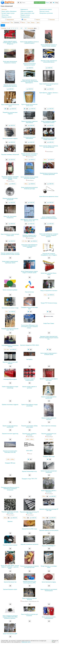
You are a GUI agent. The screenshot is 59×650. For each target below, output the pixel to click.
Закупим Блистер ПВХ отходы (29, 528)
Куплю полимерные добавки (10, 289)
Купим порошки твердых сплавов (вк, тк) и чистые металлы (48, 146)
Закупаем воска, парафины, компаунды (29, 434)
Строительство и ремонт (45, 9)
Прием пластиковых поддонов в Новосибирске (29, 122)
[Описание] (5, 109)
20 (25, 28)
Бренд (32, 22)
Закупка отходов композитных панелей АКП (48, 397)
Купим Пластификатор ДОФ (10, 633)
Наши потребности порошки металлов (29, 599)
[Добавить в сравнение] (45, 89)
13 (21, 28)
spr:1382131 (32, 159)
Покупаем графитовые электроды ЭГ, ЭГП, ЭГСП (29, 512)
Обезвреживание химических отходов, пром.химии (48, 138)
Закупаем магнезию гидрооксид (10, 433)
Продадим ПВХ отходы (49, 456)
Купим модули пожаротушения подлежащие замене (10, 262)
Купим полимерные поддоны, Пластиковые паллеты (48, 122)
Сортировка (30, 28)
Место (23, 22)
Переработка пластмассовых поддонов (10, 113)
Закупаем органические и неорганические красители (10, 85)
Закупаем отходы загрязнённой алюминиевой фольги (49, 61)
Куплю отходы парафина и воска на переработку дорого (29, 42)
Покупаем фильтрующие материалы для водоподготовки (29, 566)
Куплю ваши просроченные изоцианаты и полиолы (10, 62)
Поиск (47, 2)
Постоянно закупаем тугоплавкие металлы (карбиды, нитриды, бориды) (10, 178)
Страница (3, 28)
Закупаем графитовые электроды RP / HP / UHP (48, 510)
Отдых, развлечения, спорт (27, 13)
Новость (38, 19)
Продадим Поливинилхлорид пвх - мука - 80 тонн (10, 329)
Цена (38, 22)
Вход (56, 2)
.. (23, 28)
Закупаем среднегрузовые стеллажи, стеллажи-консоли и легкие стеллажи (10, 253)
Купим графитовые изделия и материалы (48, 491)
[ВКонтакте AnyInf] (53, 2)
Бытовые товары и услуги (8, 13)
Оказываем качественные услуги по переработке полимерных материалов (10, 489)
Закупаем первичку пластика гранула (48, 530)
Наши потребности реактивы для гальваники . (29, 615)
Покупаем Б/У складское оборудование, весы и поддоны (49, 254)
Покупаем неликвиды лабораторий (10, 154)
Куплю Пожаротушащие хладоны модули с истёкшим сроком (29, 272)
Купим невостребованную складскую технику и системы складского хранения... (48, 235)
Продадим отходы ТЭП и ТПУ (29, 478)
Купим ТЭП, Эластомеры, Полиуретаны (10, 217)
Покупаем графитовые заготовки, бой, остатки (10, 512)
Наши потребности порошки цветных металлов (48, 84)
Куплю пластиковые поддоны (10, 138)
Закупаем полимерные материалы (29, 544)
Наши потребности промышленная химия (10, 105)
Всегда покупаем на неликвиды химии (49, 566)
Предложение (10, 19)
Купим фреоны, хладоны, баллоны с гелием (48, 93)
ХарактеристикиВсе (7, 22)
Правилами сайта (26, 642)
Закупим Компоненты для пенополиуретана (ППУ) (29, 582)
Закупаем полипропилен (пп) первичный (48, 434)
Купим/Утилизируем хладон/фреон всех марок (49, 379)
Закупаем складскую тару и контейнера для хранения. (29, 236)
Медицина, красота (6, 17)
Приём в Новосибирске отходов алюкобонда (10, 387)
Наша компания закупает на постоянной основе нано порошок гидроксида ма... (29, 81)
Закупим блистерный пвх (10, 582)
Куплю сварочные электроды (48, 425)
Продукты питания (25, 15)
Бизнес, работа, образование (9, 11)
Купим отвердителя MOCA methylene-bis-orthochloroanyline (49, 217)
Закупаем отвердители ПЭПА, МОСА (29, 345)
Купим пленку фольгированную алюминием (49, 471)
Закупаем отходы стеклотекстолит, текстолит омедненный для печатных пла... (48, 338)
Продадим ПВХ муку (10, 463)
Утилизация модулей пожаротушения (29, 379)
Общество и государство (27, 11)
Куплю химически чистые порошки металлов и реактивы (29, 177)
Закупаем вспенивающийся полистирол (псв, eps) (10, 451)
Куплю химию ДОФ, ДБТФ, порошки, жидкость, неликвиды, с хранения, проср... (10, 567)
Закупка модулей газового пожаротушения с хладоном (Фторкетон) (10, 43)
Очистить (16, 22)
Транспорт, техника (44, 11)
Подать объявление (40, 2)
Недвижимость (24, 9)
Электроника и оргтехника (46, 13)
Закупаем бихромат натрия (10, 589)
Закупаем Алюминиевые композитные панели (29, 64)
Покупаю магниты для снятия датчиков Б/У (10, 199)
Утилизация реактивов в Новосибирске (29, 137)
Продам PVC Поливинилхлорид (49, 303)
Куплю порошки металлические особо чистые (29, 105)
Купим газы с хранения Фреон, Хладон (49, 274)
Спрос (24, 19)
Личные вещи (5, 15)
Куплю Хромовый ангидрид (49, 582)
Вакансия (10, 521)
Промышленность (25, 17)
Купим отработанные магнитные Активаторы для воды (29, 188)
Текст (28, 22)
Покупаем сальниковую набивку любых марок (29, 426)
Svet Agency (29, 359)
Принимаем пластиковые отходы (10, 307)
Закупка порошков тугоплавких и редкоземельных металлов (29, 154)
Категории (4, 9)
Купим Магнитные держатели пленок (48, 196)
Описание (52, 19)
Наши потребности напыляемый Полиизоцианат (49, 590)
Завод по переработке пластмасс (48, 290)
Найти (2, 25)
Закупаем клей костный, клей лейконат (10, 362)
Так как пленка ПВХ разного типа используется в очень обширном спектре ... (29, 326)
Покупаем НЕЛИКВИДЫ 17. (49, 545)
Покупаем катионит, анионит (10, 545)
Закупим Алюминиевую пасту (29, 471)
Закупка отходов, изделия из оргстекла (29, 387)
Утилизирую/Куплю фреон (10, 379)
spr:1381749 (30, 67)
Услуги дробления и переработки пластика (10, 346)
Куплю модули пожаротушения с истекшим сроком (48, 354)
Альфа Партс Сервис (48, 323)
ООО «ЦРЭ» (29, 450)
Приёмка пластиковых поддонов (10, 404)
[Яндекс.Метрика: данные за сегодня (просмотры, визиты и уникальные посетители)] (55, 641)
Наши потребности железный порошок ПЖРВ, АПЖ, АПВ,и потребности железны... (10, 617)
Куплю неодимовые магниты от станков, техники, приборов (49, 45)
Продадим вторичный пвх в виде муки (29, 308)
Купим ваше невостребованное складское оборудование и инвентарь (29, 246)
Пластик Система (29, 292)
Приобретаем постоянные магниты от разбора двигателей (49, 174)
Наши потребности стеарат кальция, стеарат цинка (10, 235)
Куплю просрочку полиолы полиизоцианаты (48, 617)
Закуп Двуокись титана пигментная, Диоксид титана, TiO (29, 220)
